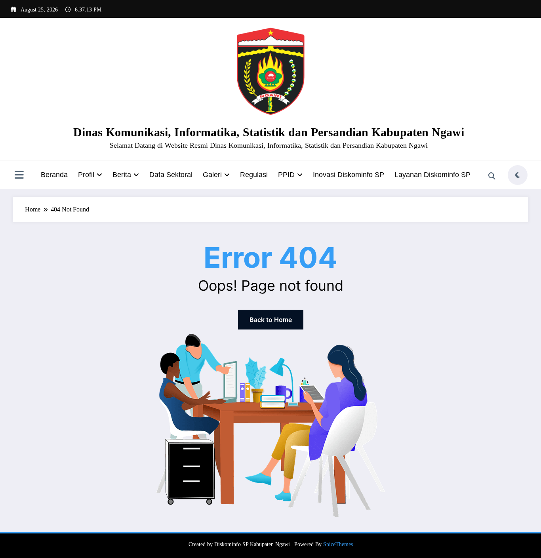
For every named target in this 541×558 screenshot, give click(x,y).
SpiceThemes (338, 544)
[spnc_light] (518, 175)
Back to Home (271, 320)
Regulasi (254, 175)
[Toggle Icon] (19, 176)
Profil (86, 175)
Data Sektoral (170, 175)
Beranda (54, 175)
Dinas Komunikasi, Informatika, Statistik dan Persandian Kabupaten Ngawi (268, 132)
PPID (286, 175)
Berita (121, 175)
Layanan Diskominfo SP (432, 175)
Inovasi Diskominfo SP (348, 175)
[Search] (492, 176)
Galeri (212, 175)
